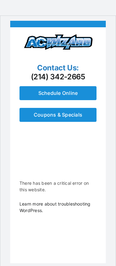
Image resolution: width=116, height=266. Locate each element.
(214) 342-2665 (58, 77)
